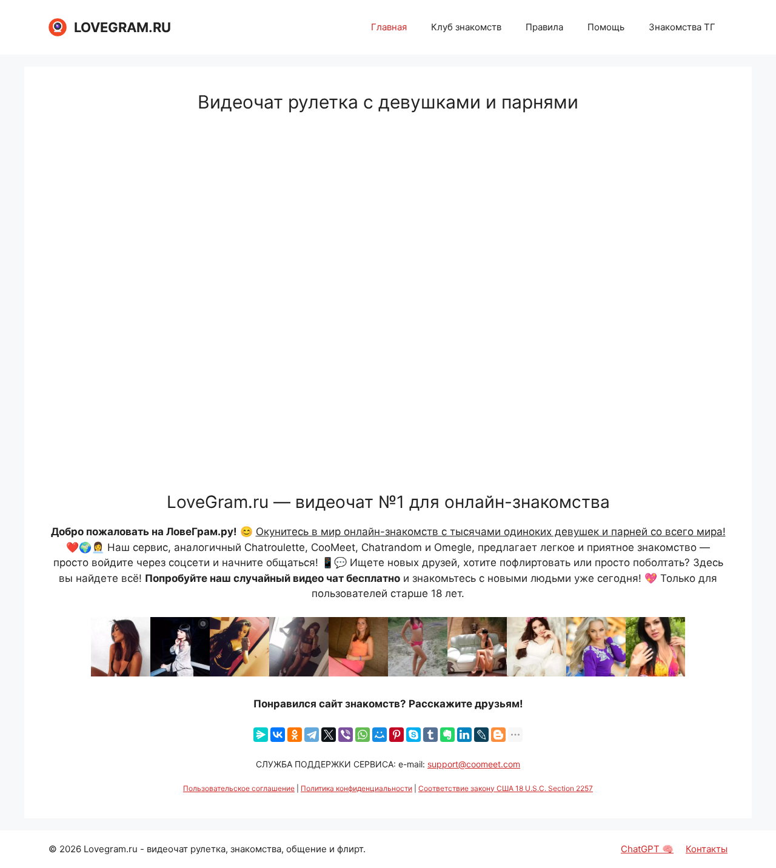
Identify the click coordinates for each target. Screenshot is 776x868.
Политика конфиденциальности (356, 788)
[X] (328, 734)
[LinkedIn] (464, 734)
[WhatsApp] (362, 734)
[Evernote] (447, 734)
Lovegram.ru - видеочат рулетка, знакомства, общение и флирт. (225, 849)
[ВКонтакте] (277, 734)
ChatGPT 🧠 (647, 849)
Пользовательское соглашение (239, 788)
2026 (70, 849)
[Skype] (413, 734)
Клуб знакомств (466, 27)
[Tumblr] (430, 734)
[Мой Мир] (379, 734)
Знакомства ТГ (682, 27)
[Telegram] (311, 734)
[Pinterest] (396, 734)
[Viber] (345, 734)
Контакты (707, 849)
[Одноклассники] (294, 734)
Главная (389, 27)
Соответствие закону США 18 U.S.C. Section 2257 (505, 788)
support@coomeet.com (473, 764)
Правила (544, 27)
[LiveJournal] (481, 734)
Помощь (605, 27)
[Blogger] (498, 734)
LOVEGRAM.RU (122, 27)
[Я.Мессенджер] (260, 734)
